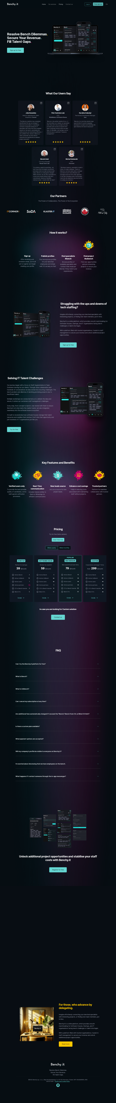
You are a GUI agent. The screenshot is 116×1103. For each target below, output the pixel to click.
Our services (52, 4)
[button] (107, 4)
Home (44, 4)
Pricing (61, 4)
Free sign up (98, 4)
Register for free (58, 870)
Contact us (69, 4)
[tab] (51, 548)
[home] (13, 4)
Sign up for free (15, 50)
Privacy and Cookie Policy (62, 1081)
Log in (88, 4)
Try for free (14, 429)
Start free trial (58, 540)
